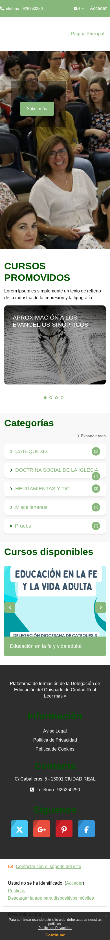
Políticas (16, 890)
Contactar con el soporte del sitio (48, 866)
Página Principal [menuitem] (87, 33)
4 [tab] (62, 397)
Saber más (37, 108)
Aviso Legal (55, 731)
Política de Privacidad (55, 928)
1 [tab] (45, 397)
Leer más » (55, 696)
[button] (79, 8)
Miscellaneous (31, 507)
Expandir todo (93, 436)
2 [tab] (50, 397)
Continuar (55, 935)
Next (100, 607)
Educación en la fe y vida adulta (46, 646)
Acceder (98, 8)
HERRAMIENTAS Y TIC (42, 488)
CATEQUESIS (31, 451)
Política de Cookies (55, 749)
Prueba (23, 526)
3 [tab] (56, 397)
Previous (9, 607)
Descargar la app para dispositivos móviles (51, 898)
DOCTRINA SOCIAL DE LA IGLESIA (56, 470)
